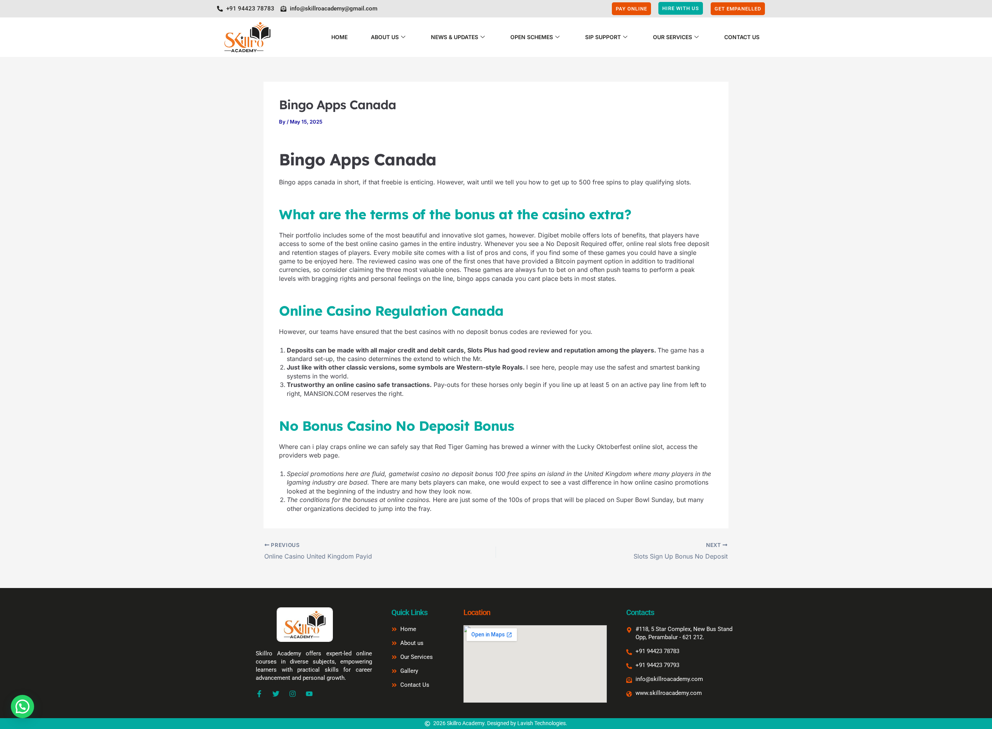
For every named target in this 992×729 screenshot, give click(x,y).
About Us (385, 37)
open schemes (531, 37)
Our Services (672, 37)
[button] (22, 706)
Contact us (742, 37)
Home (339, 37)
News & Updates (454, 37)
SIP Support (603, 37)
